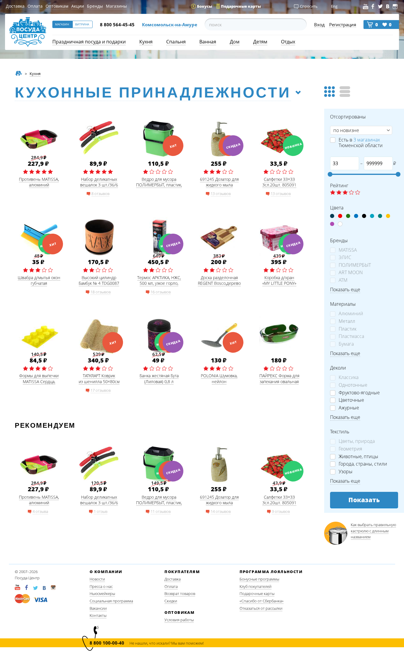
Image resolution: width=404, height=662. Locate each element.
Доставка (15, 6)
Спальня (176, 41)
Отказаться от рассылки (261, 608)
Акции (77, 6)
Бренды (95, 6)
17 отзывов (101, 390)
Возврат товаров (179, 593)
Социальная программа (111, 601)
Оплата (35, 6)
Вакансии (98, 608)
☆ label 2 (339, 192)
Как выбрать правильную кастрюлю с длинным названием (373, 531)
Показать (364, 500)
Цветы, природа (357, 441)
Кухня (146, 41)
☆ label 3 (345, 192)
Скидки (170, 601)
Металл (347, 321)
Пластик (347, 329)
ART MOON (351, 272)
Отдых (288, 41)
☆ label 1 (332, 192)
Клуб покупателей (256, 586)
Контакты (98, 615)
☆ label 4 (351, 192)
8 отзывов (100, 193)
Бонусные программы (259, 579)
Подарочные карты (257, 593)
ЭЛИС (345, 257)
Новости (97, 579)
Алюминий (351, 313)
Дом (235, 41)
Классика (348, 377)
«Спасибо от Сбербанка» (262, 601)
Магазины (116, 6)
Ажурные (349, 408)
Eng (334, 6)
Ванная (207, 41)
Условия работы (179, 619)
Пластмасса (351, 336)
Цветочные (351, 400)
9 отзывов (281, 511)
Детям (260, 41)
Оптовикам (57, 6)
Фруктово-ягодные (359, 393)
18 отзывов (101, 292)
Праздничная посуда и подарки (89, 41)
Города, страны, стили (363, 464)
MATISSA (348, 250)
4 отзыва (40, 511)
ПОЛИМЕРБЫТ (355, 265)
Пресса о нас (101, 586)
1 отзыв (100, 511)
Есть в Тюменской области (361, 142)
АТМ (343, 280)
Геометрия (350, 449)
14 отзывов (221, 511)
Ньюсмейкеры (102, 593)
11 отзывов (161, 511)
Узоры (346, 471)
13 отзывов (221, 193)
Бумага (346, 344)
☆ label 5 (357, 192)
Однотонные (353, 385)
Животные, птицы (358, 456)
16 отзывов (161, 292)
